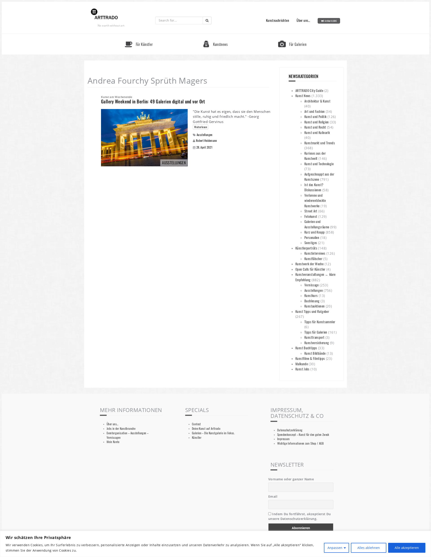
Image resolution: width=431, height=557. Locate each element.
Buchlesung (312, 300)
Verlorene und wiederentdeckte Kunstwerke (315, 200)
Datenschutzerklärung (290, 430)
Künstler (196, 437)
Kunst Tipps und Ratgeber (312, 311)
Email (272, 496)
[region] (215, 544)
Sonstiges (310, 242)
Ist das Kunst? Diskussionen (313, 187)
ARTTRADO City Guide (309, 90)
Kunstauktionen (314, 305)
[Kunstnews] (215, 36)
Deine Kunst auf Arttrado (206, 428)
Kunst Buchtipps (306, 347)
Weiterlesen (200, 127)
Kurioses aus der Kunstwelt (315, 156)
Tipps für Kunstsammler (319, 321)
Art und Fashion (314, 111)
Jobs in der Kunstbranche (121, 428)
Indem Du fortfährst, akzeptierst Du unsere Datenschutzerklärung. (299, 516)
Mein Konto (113, 442)
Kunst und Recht (315, 127)
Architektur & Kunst (317, 100)
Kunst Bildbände (315, 353)
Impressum (283, 439)
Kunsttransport (314, 337)
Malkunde (301, 363)
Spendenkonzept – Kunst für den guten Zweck (303, 434)
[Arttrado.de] (104, 14)
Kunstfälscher (313, 258)
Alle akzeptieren (407, 548)
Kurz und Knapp (314, 231)
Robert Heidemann (206, 140)
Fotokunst (310, 216)
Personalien (311, 237)
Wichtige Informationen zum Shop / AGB (300, 443)
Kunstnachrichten (277, 20)
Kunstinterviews (314, 253)
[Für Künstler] (138, 36)
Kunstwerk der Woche (309, 263)
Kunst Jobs (302, 368)
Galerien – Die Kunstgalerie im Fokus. (213, 433)
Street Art (310, 210)
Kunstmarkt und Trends (319, 142)
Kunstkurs (311, 295)
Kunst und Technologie (319, 163)
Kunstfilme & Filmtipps (310, 358)
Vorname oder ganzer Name (291, 479)
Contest (196, 424)
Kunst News (303, 95)
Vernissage (311, 284)
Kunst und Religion (316, 121)
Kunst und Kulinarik (317, 132)
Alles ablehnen (368, 548)
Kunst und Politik (315, 116)
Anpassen (335, 548)
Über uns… (303, 20)
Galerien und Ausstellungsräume (316, 224)
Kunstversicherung (316, 342)
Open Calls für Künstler (310, 269)
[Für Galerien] (292, 36)
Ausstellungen (205, 135)
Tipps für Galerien (315, 332)
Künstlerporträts (306, 247)
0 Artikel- (330, 20)
